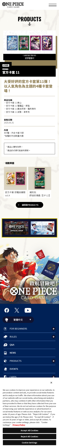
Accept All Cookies (29, 430)
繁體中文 (18, 319)
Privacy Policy (19, 425)
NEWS (13, 352)
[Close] (51, 383)
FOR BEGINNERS (18, 328)
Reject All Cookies (29, 436)
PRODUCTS (15, 360)
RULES (13, 336)
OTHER (5, 65)
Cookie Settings (29, 442)
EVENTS (14, 368)
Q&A (12, 344)
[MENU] (53, 5)
